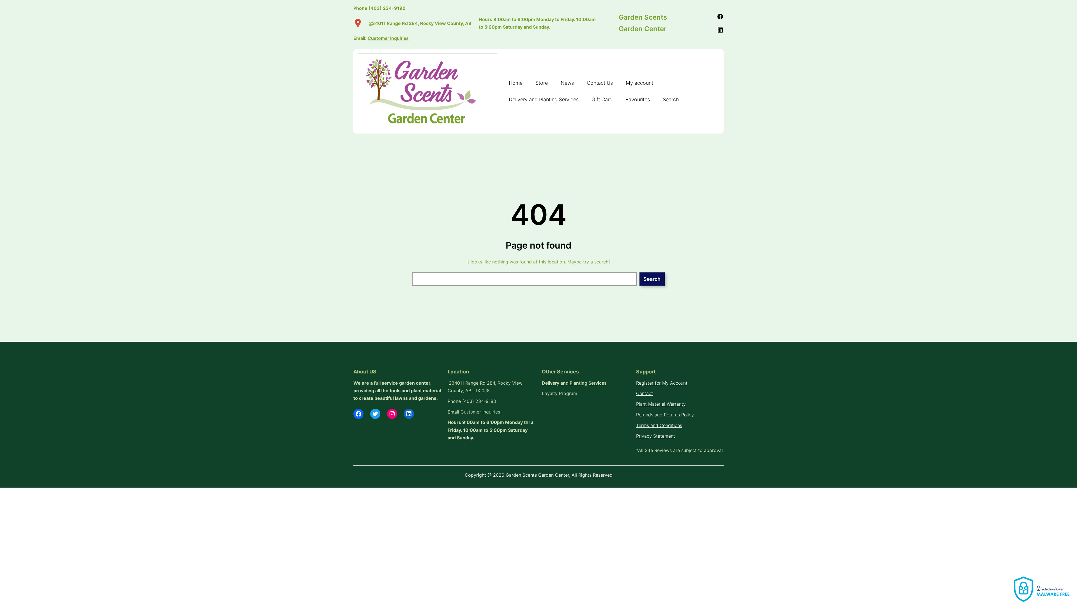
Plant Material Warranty (661, 404)
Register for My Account (661, 383)
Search (652, 279)
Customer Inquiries (480, 412)
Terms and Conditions (659, 425)
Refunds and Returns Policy (665, 414)
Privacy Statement (655, 436)
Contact (644, 393)
